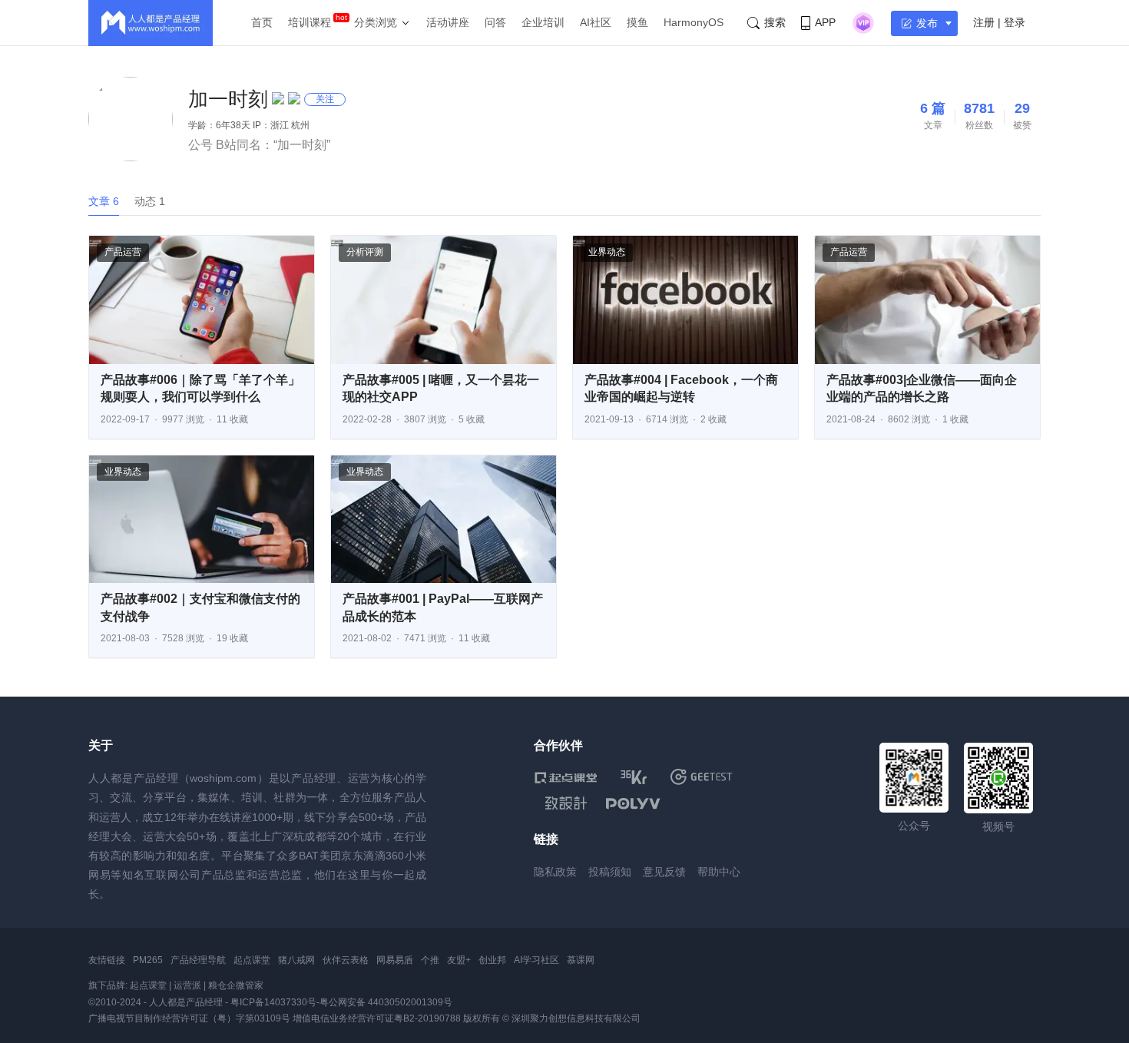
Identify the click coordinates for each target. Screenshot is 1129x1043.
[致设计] (566, 803)
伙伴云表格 (346, 960)
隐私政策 (555, 872)
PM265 (148, 960)
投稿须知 (609, 872)
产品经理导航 (198, 960)
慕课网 (580, 960)
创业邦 (492, 960)
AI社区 (595, 22)
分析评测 (364, 252)
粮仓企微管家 (235, 985)
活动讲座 (447, 22)
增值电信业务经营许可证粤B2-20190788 (377, 1018)
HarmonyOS (693, 22)
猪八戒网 (296, 960)
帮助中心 (718, 872)
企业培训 (542, 22)
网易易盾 (394, 960)
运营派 (187, 985)
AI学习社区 (536, 960)
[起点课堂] (566, 777)
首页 (262, 22)
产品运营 (122, 252)
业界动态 (606, 252)
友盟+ (459, 960)
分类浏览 (375, 22)
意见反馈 (664, 872)
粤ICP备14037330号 (273, 1002)
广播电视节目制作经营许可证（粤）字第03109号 (189, 1018)
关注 (325, 99)
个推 (430, 960)
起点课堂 (251, 960)
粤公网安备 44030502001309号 (385, 1002)
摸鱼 (637, 22)
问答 (495, 22)
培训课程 (309, 22)
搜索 (775, 22)
